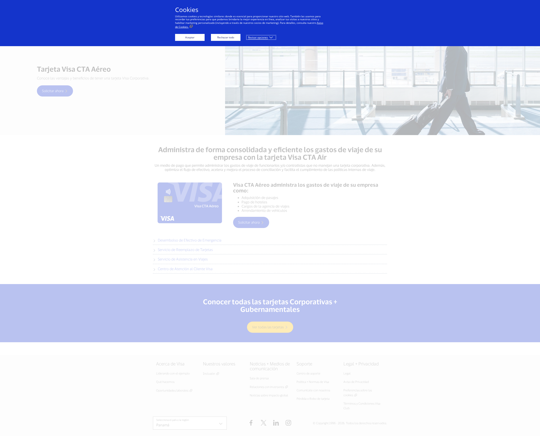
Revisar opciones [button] (258, 37)
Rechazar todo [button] (225, 37)
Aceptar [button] (189, 37)
